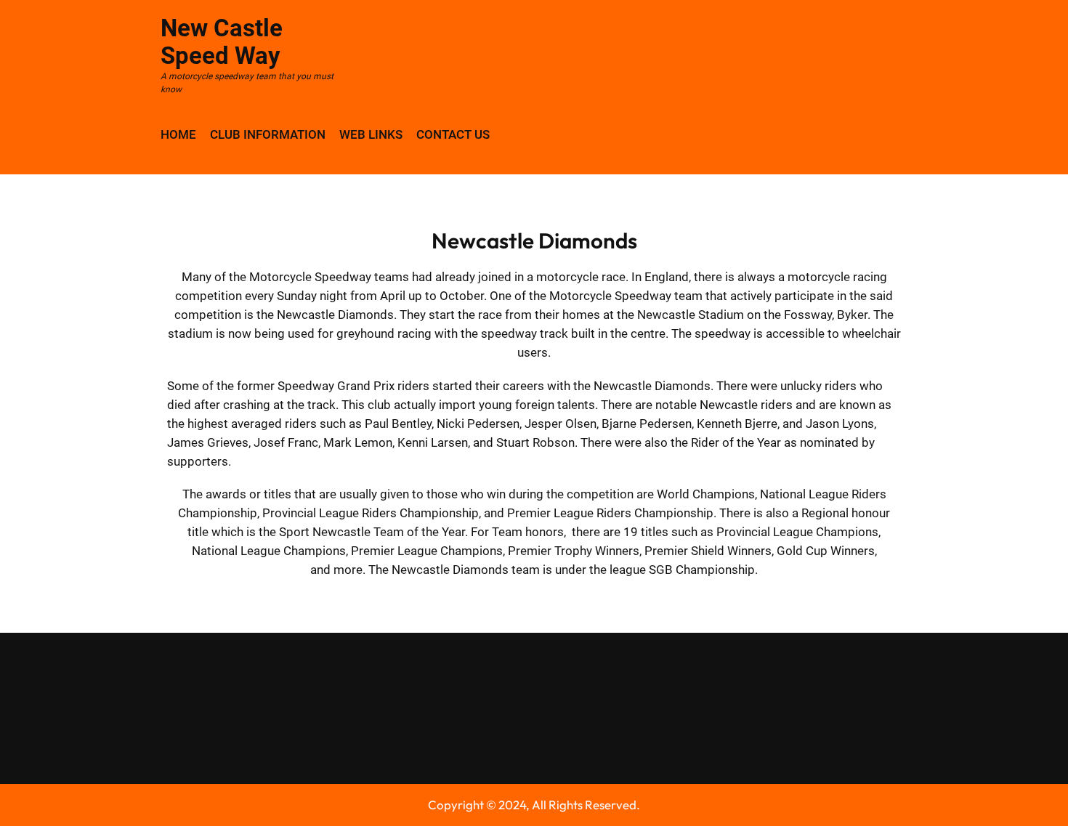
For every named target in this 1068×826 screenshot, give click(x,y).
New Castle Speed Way (222, 42)
